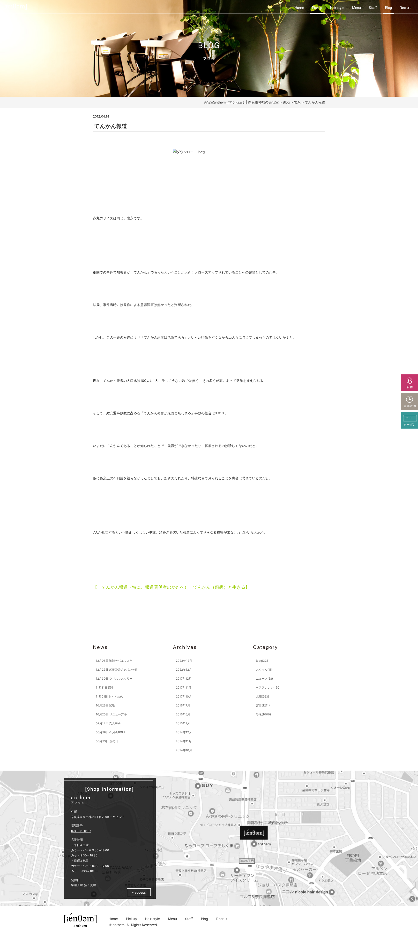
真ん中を (108, 723)
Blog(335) (262, 660)
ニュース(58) (264, 678)
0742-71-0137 (81, 831)
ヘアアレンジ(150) (268, 687)
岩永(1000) (263, 714)
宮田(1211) (263, 705)
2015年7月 (183, 705)
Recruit (405, 8)
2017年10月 (184, 696)
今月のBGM (110, 732)
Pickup (317, 8)
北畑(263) (262, 696)
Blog (388, 8)
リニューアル (111, 714)
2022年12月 (184, 669)
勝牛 (105, 687)
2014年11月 (184, 741)
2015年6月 (183, 714)
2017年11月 (183, 687)
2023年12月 (184, 660)
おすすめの (109, 696)
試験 (105, 705)
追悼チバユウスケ (114, 660)
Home (299, 8)
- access (139, 892)
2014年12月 (184, 732)
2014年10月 (184, 750)
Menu (356, 8)
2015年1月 (183, 723)
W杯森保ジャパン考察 (117, 669)
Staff (373, 8)
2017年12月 (184, 678)
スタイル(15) (264, 669)
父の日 (107, 741)
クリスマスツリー (114, 678)
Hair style (337, 8)
